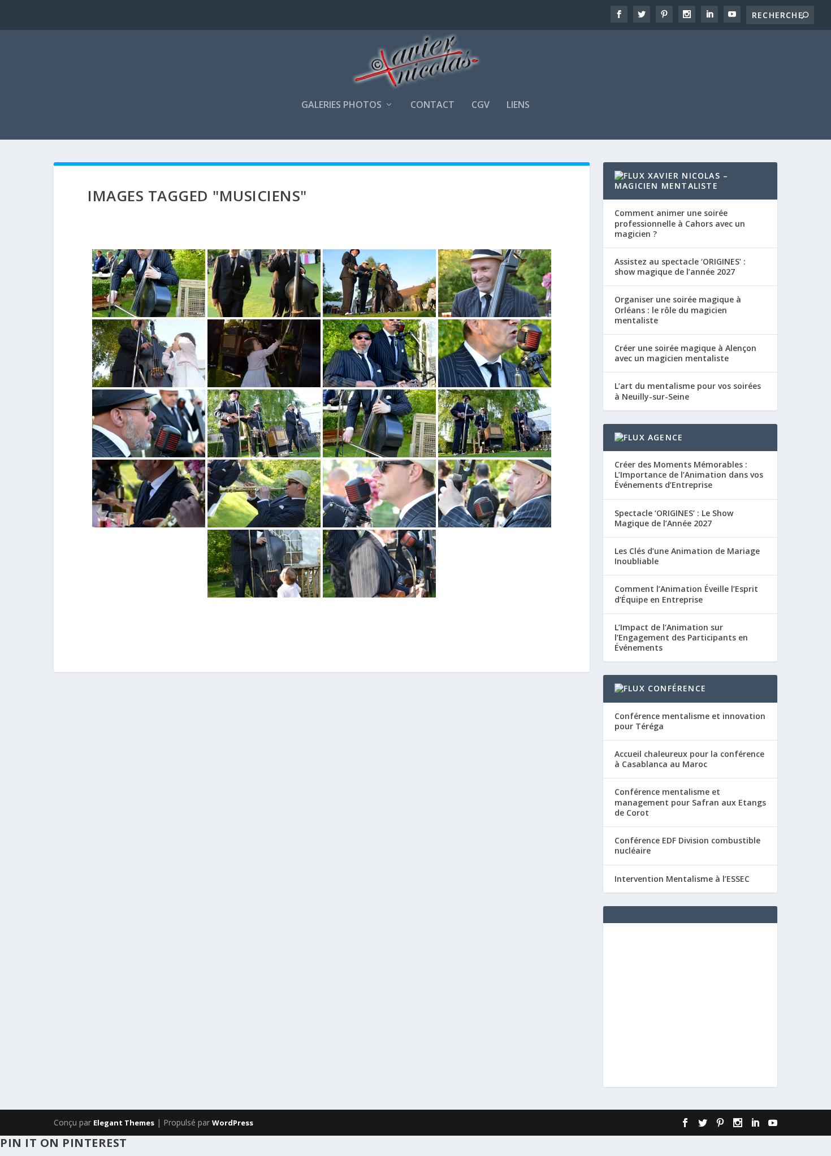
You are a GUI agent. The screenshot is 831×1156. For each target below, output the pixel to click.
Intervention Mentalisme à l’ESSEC (682, 878)
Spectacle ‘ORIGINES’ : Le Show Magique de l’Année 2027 (673, 518)
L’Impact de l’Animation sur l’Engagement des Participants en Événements (681, 637)
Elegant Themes (123, 1123)
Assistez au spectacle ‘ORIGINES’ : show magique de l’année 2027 (680, 266)
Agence (665, 437)
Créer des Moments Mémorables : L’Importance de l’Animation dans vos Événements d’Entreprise (688, 474)
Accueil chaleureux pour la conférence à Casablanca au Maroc (689, 758)
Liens (518, 105)
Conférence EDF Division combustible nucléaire (687, 845)
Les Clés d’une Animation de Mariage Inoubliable (687, 555)
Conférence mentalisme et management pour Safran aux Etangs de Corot (690, 801)
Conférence (677, 688)
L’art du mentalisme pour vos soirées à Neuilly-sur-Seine (687, 390)
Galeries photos (341, 105)
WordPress (232, 1123)
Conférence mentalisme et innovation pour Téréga (689, 721)
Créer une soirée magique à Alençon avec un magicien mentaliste (685, 353)
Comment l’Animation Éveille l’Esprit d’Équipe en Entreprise (686, 593)
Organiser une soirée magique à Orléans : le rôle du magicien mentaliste (677, 309)
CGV (480, 105)
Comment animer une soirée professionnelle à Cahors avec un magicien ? (679, 223)
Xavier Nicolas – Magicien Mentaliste (671, 180)
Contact (432, 105)
